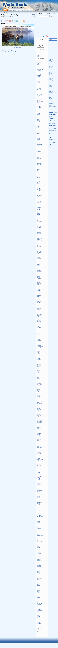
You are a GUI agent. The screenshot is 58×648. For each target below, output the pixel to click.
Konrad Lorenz (39, 382)
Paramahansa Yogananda (40, 470)
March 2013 (50, 61)
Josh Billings (4, 54)
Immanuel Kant (39, 295)
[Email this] (22, 20)
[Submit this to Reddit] (15, 20)
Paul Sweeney (38, 477)
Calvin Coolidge (39, 151)
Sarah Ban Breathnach (39, 536)
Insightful (19, 10)
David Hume (38, 188)
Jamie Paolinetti (39, 315)
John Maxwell (38, 354)
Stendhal (38, 549)
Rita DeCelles (38, 504)
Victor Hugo (38, 579)
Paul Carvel (38, 472)
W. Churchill (38, 585)
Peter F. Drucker (39, 483)
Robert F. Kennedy (39, 511)
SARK (37, 539)
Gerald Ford (38, 253)
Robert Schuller (39, 520)
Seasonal (27, 10)
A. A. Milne (38, 59)
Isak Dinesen (38, 298)
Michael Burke (38, 429)
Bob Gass (38, 131)
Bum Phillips (38, 146)
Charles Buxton (39, 158)
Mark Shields (38, 417)
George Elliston (39, 246)
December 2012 (51, 62)
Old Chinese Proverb (39, 457)
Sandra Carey (38, 533)
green (50, 123)
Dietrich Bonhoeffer (39, 194)
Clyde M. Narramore (39, 172)
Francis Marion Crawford (40, 234)
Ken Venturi (38, 377)
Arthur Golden (38, 102)
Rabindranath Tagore (39, 490)
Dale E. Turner (38, 182)
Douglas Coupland (39, 203)
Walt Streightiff (38, 595)
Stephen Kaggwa (39, 553)
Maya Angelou (38, 427)
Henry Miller (38, 282)
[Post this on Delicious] (12, 20)
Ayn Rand (38, 108)
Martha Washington (39, 420)
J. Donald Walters (39, 301)
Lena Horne (38, 389)
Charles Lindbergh (39, 163)
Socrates (38, 546)
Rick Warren (38, 503)
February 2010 (51, 103)
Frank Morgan (38, 239)
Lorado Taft (38, 397)
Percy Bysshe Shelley (39, 482)
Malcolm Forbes (39, 409)
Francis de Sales (39, 233)
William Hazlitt (38, 614)
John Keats (38, 352)
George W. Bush (39, 251)
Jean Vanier (38, 323)
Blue (50, 116)
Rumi (37, 527)
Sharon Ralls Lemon (39, 541)
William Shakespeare (39, 618)
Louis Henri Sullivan (39, 403)
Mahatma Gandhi (39, 407)
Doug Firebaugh (39, 202)
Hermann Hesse (39, 290)
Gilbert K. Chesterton (39, 254)
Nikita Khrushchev (39, 452)
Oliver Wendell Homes (40, 460)
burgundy (53, 118)
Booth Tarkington (39, 137)
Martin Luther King (39, 421)
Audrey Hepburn (39, 106)
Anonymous (38, 90)
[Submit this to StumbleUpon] (10, 20)
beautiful (53, 112)
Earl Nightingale (39, 210)
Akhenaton (38, 63)
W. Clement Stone (39, 586)
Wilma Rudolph (39, 623)
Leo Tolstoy (38, 391)
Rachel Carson (38, 491)
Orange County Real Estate (52, 106)
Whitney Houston (39, 604)
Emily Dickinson (39, 220)
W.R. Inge (38, 591)
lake (49, 127)
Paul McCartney (39, 476)
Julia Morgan (38, 371)
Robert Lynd (38, 517)
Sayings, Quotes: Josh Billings (10, 15)
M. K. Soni (38, 404)
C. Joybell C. (38, 147)
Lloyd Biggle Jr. (39, 396)
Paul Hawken (38, 473)
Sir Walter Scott (39, 545)
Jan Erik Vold (38, 316)
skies (49, 139)
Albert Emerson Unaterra (40, 69)
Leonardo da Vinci (39, 392)
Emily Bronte (38, 219)
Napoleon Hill (38, 446)
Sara (37, 534)
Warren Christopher (39, 598)
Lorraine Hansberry (39, 401)
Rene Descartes (39, 498)
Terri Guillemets (39, 559)
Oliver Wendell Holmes (40, 459)
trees (50, 140)
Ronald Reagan (39, 523)
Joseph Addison (39, 364)
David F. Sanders (39, 187)
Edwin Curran (38, 214)
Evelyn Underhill (39, 226)
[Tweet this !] (5, 20)
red (50, 138)
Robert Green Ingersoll (40, 514)
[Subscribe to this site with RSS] (5, 9)
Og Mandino (38, 455)
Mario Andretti (38, 416)
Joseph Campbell (39, 365)
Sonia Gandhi (38, 547)
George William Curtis (40, 252)
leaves (51, 127)
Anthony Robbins (39, 95)
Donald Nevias (38, 200)
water (54, 140)
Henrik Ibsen (38, 277)
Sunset (54, 139)
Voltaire (38, 584)
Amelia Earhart (38, 78)
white (50, 143)
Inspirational (14, 10)
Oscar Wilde (38, 464)
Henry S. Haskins (39, 283)
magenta (54, 127)
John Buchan (38, 339)
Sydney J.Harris (39, 558)
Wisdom (10, 10)
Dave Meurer (38, 184)
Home (2, 1)
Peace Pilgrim (38, 479)
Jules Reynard (38, 370)
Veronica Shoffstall (39, 578)
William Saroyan (39, 617)
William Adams (39, 609)
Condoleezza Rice (39, 175)
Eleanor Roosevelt (39, 215)
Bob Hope (38, 132)
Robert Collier (38, 510)
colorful (52, 122)
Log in (37, 632)
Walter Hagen (38, 597)
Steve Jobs (38, 555)
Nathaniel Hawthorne (39, 447)
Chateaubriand (38, 168)
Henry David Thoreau (39, 278)
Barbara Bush (38, 113)
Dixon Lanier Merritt (39, 195)
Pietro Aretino (38, 484)
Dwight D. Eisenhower (40, 209)
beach (50, 112)
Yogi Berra (38, 628)
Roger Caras (38, 521)
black (50, 114)
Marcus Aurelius (39, 411)
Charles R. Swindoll (39, 165)
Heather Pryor (38, 269)
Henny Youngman (39, 273)
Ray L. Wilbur (38, 497)
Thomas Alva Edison (39, 560)
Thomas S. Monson (39, 567)
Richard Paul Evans (39, 502)
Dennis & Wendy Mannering (40, 190)
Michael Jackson (39, 432)
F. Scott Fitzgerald (39, 227)
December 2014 (51, 59)
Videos (37, 580)
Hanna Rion (38, 264)
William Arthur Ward (39, 610)
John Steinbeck (39, 359)
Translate (54, 13)
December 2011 (51, 77)
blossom (53, 114)
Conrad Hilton (38, 177)
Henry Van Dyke (39, 284)
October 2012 (50, 65)
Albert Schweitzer (39, 70)
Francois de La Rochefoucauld (41, 235)
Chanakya (38, 156)
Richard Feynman (39, 499)
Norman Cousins (39, 453)
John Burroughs (39, 340)
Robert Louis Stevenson (40, 516)
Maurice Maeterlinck (39, 426)
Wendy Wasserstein (39, 603)
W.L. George (38, 590)
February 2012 (51, 74)
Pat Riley (38, 471)
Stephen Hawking (39, 552)
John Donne (38, 344)
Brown (50, 118)
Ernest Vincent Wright (39, 225)
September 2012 (51, 66)
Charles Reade (38, 166)
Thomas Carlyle (39, 561)
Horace (37, 291)
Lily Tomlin (38, 395)
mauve (50, 128)
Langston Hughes (39, 385)
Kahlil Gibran (38, 372)
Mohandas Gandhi (39, 439)
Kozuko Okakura (39, 383)
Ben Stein (38, 119)
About (6, 1)
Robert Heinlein (39, 515)
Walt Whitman (38, 596)
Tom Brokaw (38, 570)
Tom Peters (38, 572)
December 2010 (51, 91)
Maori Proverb (38, 410)
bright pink (55, 116)
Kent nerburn (38, 378)
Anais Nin (38, 80)
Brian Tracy (38, 138)
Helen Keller (38, 272)
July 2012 (50, 68)
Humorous (23, 10)
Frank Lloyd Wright (39, 238)
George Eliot (38, 245)
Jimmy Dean (38, 334)
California (52, 120)
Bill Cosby (38, 125)
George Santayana (39, 250)
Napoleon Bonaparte (39, 445)
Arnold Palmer (38, 100)
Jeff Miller (38, 326)
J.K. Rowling (38, 303)
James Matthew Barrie (39, 314)
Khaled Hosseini (39, 379)
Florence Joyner (39, 231)
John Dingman (38, 342)
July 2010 (50, 97)
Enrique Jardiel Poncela (40, 221)
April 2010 (50, 100)
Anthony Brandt (39, 93)
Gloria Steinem (38, 257)
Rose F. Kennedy (39, 526)
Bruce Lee (38, 140)
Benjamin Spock (39, 121)
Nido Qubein (38, 451)
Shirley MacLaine (39, 542)
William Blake (38, 611)
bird (56, 112)
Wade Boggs (38, 592)
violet (52, 140)
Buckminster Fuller (39, 144)
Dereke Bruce (38, 191)
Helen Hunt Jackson (39, 271)
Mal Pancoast (38, 408)
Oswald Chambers (39, 465)
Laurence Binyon (39, 388)
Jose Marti (38, 363)
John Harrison (38, 351)
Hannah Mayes (38, 265)
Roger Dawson (38, 522)
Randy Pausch (38, 495)
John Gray (38, 348)
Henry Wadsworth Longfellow (41, 285)
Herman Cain (38, 289)
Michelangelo (38, 434)
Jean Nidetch (38, 322)
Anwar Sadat (38, 96)
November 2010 (51, 92)
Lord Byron (38, 398)
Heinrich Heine (38, 270)
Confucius (38, 176)
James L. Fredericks (39, 313)
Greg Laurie (38, 259)
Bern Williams (38, 122)
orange (50, 132)
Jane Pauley (38, 319)
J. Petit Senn (38, 302)
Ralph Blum (38, 492)
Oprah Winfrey (39, 461)
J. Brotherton (38, 300)
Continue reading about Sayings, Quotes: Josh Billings (9, 51)
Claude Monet (38, 171)
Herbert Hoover (39, 288)
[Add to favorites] (20, 20)
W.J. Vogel (38, 589)
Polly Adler (38, 486)
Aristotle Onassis (39, 99)
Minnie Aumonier (39, 438)
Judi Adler (38, 367)
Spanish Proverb (39, 548)
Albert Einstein (38, 68)
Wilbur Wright (38, 605)
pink (50, 136)
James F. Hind (38, 309)
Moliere (38, 440)
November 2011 (51, 78)
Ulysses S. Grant (39, 577)
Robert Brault (38, 507)
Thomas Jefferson (39, 565)
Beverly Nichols (39, 124)
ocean (54, 130)
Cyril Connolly (39, 178)
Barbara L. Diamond (39, 115)
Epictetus (38, 222)
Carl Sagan (38, 152)
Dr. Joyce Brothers (39, 207)
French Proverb (39, 241)
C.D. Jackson (38, 150)
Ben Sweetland (38, 120)
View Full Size (16, 47)
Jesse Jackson (38, 328)
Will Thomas (38, 608)
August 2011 (50, 81)
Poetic (31, 10)
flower (54, 122)
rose (54, 138)
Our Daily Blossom (51, 107)
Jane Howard (38, 317)
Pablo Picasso (38, 467)
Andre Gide (38, 82)
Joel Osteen (38, 335)
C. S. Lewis (38, 149)
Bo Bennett (38, 128)
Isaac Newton (38, 297)
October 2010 (50, 93)
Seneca (37, 540)
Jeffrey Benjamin (39, 327)
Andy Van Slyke (39, 84)
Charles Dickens (39, 159)
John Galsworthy (39, 347)
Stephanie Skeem (39, 551)
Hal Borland (38, 263)
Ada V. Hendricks (39, 62)
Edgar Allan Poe (39, 212)
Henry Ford (38, 279)
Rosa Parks (38, 524)
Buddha (38, 145)
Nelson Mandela (39, 448)
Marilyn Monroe (39, 415)
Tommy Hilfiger (39, 573)
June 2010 (50, 98)
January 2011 (50, 90)
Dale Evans (38, 183)
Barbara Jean (38, 114)
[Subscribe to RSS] (24, 20)
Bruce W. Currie (39, 141)
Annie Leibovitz (39, 89)
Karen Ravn (38, 373)
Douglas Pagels (39, 206)
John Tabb (38, 360)
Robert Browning (39, 508)
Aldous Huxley (39, 71)
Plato (37, 485)
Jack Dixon (38, 304)
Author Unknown (39, 107)
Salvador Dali (38, 529)
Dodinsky (38, 196)
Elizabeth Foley (39, 216)
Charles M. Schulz (39, 164)
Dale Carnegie (38, 181)
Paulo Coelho (38, 478)
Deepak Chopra (39, 189)
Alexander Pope (39, 75)
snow (52, 139)
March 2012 (50, 73)
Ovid (37, 466)
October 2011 (50, 79)
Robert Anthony (39, 505)
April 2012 (50, 72)
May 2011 (50, 85)
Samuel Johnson (39, 530)
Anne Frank (38, 87)
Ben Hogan (38, 118)
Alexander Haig (39, 74)
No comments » (13, 54)
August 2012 (50, 67)
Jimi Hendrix (38, 333)
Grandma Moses (39, 258)
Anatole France (38, 81)
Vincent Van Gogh (39, 583)
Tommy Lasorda (39, 574)
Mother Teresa (38, 442)
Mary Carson (38, 423)
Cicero (37, 170)
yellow (51, 145)
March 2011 (50, 87)
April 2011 (50, 86)
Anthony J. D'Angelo (39, 94)
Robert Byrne (38, 509)
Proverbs (38, 489)
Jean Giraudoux (39, 321)
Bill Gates (38, 126)
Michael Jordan (39, 433)
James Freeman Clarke (40, 310)
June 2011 (50, 84)
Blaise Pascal (38, 127)
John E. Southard (39, 345)
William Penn (38, 616)
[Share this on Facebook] (2, 20)
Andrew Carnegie (39, 83)
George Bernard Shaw (39, 244)
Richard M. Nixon (39, 501)
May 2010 (50, 99)
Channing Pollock (39, 157)
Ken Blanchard (38, 376)
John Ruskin (38, 358)
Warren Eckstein (39, 599)
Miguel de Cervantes (39, 435)
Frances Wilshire (39, 232)
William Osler (38, 615)
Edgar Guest (38, 213)
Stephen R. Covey (39, 554)
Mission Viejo (54, 128)
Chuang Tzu (38, 169)
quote (56, 136)
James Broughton (39, 308)
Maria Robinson (39, 414)
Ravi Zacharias (38, 496)
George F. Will (38, 247)
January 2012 (50, 75)
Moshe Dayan (38, 441)
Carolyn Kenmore (39, 153)
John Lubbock (38, 353)
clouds (50, 122)
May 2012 (50, 71)
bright (52, 116)
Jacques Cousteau (39, 307)
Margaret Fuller (39, 413)
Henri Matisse (38, 275)
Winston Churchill (39, 624)
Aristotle (38, 97)
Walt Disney (38, 593)
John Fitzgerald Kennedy (40, 346)
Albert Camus (38, 65)
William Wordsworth (39, 621)
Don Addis (38, 197)
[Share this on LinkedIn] (17, 20)
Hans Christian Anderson (40, 266)
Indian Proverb (38, 296)
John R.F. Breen (39, 357)
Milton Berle (38, 436)
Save (8, 20)
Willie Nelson (38, 622)
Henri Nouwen (38, 276)
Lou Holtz (38, 402)
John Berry (38, 338)
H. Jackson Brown (39, 260)
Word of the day (39, 627)
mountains (51, 130)
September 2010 (51, 94)
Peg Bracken (38, 480)
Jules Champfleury (39, 369)
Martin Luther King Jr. (39, 422)
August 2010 (50, 96)
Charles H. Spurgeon (39, 162)
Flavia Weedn (38, 228)
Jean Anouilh (38, 320)
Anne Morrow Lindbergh (40, 88)
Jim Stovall (38, 332)
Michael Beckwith (39, 428)
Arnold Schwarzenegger (40, 101)
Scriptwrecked (51, 108)
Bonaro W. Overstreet (39, 134)
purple (53, 136)
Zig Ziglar (38, 629)
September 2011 (51, 80)
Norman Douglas (39, 454)
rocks (52, 138)
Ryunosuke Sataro (39, 528)
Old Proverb (38, 458)
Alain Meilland (38, 64)
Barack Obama (38, 112)
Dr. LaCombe (38, 208)
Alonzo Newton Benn (39, 77)
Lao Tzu (38, 386)
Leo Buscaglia (38, 390)
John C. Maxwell (39, 341)
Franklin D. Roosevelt (39, 240)
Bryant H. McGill (39, 143)
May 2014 (50, 60)
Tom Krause (38, 571)
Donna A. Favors (39, 201)
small (51, 139)
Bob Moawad (38, 133)
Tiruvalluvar (38, 568)
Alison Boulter (38, 76)
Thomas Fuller (38, 564)
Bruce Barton (38, 139)
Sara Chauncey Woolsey (40, 535)
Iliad (37, 294)
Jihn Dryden (38, 329)
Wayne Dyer (38, 602)
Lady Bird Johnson (39, 384)
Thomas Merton (39, 566)
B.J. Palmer (38, 109)
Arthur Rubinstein (39, 103)
